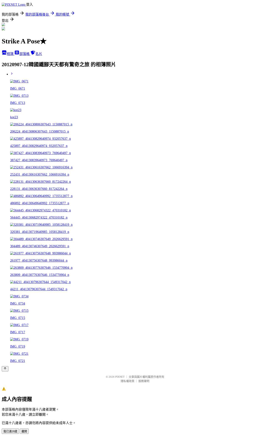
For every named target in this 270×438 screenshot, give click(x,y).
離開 (24, 431)
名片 (38, 54)
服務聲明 (143, 381)
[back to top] (5, 368)
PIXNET (120, 376)
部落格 (24, 54)
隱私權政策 (127, 381)
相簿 (10, 54)
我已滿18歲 (10, 431)
